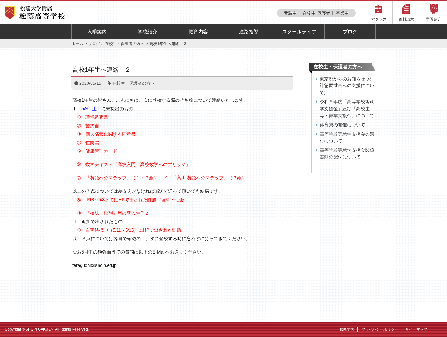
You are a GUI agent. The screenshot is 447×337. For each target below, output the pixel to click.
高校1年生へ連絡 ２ (102, 69)
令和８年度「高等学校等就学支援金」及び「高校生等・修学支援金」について (347, 108)
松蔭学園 (347, 329)
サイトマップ (416, 329)
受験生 (290, 13)
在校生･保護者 (316, 13)
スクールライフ (299, 31)
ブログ (350, 31)
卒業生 (342, 13)
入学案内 (97, 31)
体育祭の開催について (342, 124)
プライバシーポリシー (380, 329)
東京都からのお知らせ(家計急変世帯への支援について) (347, 85)
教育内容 (198, 31)
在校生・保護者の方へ (124, 43)
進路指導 (248, 31)
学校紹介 (147, 31)
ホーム (77, 43)
